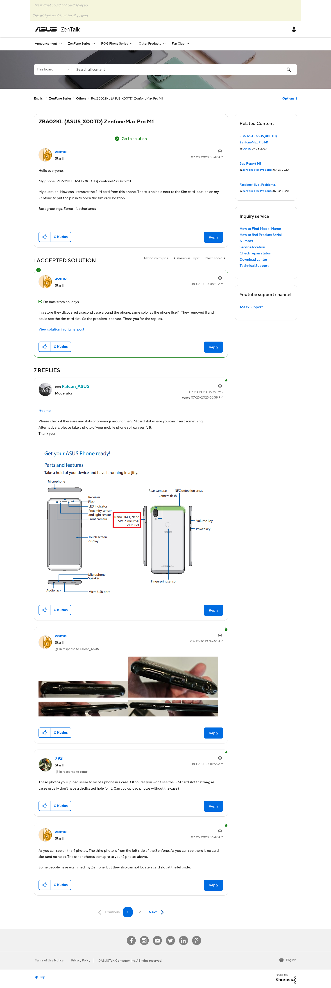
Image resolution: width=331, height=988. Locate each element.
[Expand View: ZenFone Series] (93, 43)
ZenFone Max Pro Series (257, 170)
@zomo (45, 410)
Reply (213, 237)
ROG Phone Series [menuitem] (114, 44)
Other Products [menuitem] (150, 44)
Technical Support (254, 265)
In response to (79, 649)
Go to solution (134, 138)
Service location (252, 247)
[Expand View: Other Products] (164, 43)
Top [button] (42, 977)
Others (81, 99)
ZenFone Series (60, 99)
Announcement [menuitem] (46, 44)
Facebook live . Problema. (258, 185)
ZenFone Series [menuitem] (79, 44)
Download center (253, 259)
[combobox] (184, 69)
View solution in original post (61, 329)
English (39, 99)
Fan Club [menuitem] (178, 44)
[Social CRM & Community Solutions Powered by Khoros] (286, 978)
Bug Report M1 (250, 164)
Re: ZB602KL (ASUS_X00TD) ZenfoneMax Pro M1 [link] (127, 99)
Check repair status (255, 253)
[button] (44, 237)
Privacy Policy (80, 961)
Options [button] (288, 99)
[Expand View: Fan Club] (188, 43)
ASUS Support (251, 307)
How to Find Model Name (260, 229)
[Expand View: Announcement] (60, 43)
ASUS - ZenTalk (57, 29)
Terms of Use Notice (49, 961)
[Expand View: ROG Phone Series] (131, 43)
